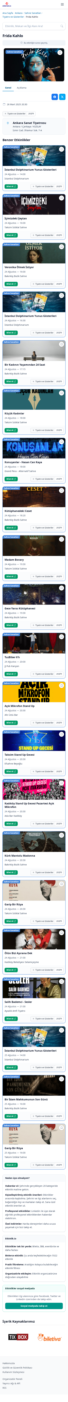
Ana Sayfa (8, 12)
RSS (4, 1387)
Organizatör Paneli (12, 1378)
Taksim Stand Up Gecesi (19, 754)
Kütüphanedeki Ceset (18, 511)
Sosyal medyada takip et (34, 1305)
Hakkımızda (9, 1363)
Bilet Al (9, 186)
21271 (31, 113)
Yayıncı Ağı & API (11, 1383)
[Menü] (62, 4)
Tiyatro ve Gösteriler (13, 16)
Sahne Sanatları (33, 12)
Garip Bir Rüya (14, 904)
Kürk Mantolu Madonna (20, 855)
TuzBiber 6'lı (12, 657)
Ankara (18, 12)
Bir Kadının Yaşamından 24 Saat (25, 364)
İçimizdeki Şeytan (16, 218)
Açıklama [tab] (21, 87)
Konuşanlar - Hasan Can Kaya (23, 462)
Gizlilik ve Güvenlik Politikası (17, 1367)
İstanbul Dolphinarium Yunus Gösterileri (30, 169)
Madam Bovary (14, 559)
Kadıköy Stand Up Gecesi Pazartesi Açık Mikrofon (29, 805)
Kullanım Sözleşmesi (13, 1372)
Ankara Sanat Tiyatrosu (29, 123)
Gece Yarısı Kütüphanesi (20, 608)
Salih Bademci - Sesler (18, 1002)
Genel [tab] (8, 87)
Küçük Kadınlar (14, 413)
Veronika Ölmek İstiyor (19, 267)
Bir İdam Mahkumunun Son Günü (26, 1099)
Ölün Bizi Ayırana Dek (18, 953)
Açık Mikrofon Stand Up (19, 706)
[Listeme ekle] (59, 52)
